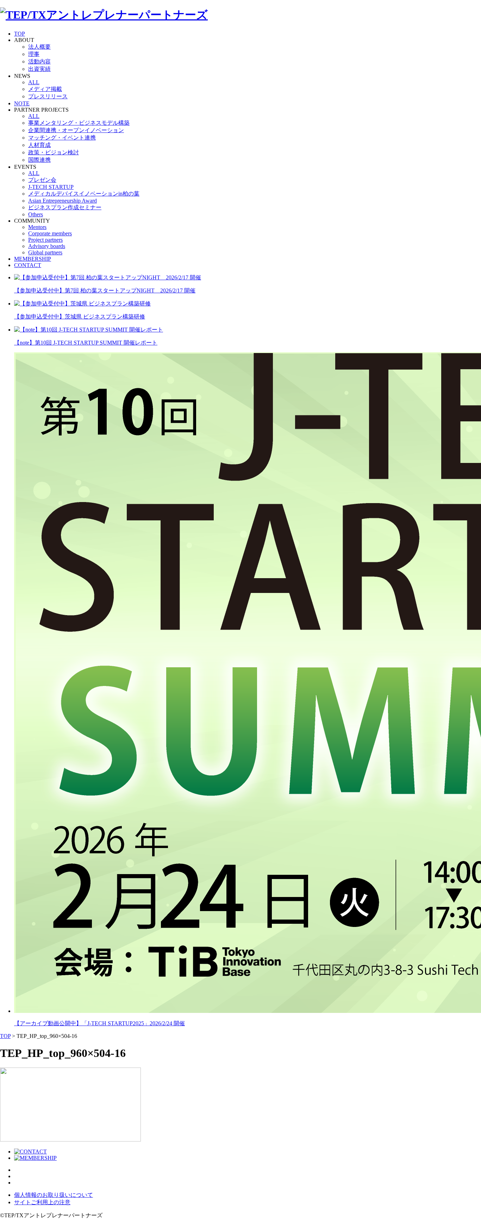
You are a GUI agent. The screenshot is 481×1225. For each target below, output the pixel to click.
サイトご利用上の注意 (42, 1202)
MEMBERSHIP (32, 259)
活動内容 (39, 61)
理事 (33, 54)
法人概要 (39, 47)
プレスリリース (48, 96)
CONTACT (27, 265)
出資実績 (39, 69)
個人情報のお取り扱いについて (53, 1195)
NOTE (22, 103)
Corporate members (50, 233)
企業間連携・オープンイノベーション (76, 130)
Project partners (45, 240)
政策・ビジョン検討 (53, 152)
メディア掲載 (45, 89)
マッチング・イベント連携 (62, 138)
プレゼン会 (42, 180)
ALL (33, 82)
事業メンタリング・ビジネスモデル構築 (79, 123)
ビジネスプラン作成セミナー (64, 207)
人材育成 (39, 145)
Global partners (45, 252)
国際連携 (39, 160)
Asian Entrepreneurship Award (62, 201)
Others (35, 214)
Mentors (37, 227)
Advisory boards (46, 246)
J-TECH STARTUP (51, 187)
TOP (19, 34)
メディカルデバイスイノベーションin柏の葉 (83, 194)
